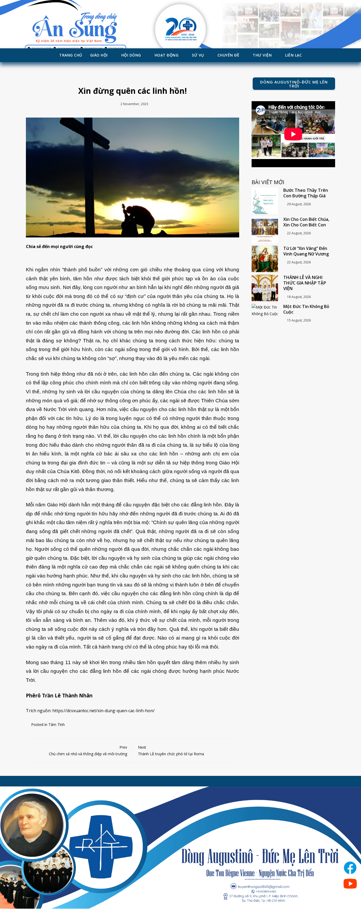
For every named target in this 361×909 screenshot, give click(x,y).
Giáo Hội (99, 55)
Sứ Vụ (198, 55)
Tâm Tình (56, 724)
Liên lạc (293, 55)
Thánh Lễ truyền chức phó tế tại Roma (171, 750)
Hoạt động (167, 55)
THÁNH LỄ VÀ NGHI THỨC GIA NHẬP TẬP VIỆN (304, 282)
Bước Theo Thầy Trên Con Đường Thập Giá (305, 193)
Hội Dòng (131, 55)
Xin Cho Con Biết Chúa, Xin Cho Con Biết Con (306, 222)
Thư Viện (262, 55)
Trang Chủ (70, 55)
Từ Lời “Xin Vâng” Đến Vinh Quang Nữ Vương (306, 251)
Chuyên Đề (228, 55)
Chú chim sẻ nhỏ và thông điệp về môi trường (88, 750)
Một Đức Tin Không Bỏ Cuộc (306, 309)
